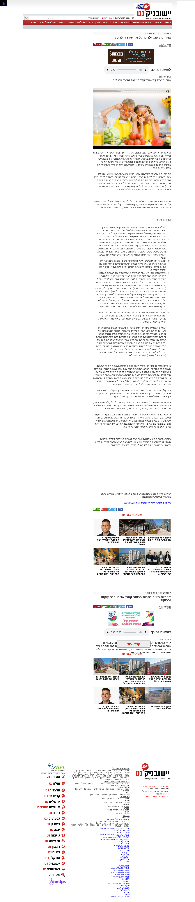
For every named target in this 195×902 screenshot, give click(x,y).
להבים (127, 774)
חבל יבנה (123, 778)
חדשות (159, 22)
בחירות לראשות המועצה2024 (116, 781)
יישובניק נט (165, 33)
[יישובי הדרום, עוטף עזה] (153, 19)
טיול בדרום (125, 854)
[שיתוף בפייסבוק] (129, 45)
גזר (84, 776)
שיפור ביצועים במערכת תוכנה (107, 821)
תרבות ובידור (110, 22)
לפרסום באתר (93, 18)
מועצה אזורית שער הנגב (120, 876)
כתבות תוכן (94, 795)
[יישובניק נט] (151, 779)
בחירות (33, 22)
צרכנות (62, 22)
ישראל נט (125, 880)
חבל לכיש (77, 772)
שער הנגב (101, 770)
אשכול (127, 770)
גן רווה (90, 776)
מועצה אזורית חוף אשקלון (119, 869)
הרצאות (79, 789)
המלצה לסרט (124, 841)
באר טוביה (118, 770)
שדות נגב (87, 772)
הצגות (119, 789)
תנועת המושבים (123, 832)
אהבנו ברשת (89, 823)
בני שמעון (90, 770)
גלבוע (93, 774)
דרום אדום (125, 821)
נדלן (103, 798)
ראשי (168, 22)
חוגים (127, 798)
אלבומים (113, 795)
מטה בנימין (118, 776)
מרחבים (108, 772)
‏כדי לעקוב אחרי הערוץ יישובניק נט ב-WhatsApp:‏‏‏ (147, 503)
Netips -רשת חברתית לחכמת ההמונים (114, 839)
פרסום (126, 894)
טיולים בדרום (124, 850)
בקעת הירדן (83, 774)
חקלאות (80, 22)
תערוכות (126, 791)
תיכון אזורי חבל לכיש (121, 830)
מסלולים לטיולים (123, 849)
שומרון (95, 778)
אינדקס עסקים (107, 825)
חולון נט (126, 892)
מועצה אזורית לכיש (122, 874)
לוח (87, 825)
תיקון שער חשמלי (122, 836)
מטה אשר (118, 779)
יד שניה (111, 798)
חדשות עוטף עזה (122, 867)
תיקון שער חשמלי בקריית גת (118, 883)
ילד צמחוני (162, 77)
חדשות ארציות (113, 806)
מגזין (127, 800)
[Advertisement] (56, 74)
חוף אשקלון (98, 772)
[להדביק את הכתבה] (104, 510)
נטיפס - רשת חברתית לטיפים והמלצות (114, 829)
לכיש (91, 783)
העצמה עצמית (123, 847)
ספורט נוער (125, 810)
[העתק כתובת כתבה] (113, 45)
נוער (127, 793)
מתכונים (118, 802)
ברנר (98, 776)
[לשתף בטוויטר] (121, 45)
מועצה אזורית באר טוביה (119, 872)
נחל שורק (118, 772)
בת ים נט (126, 882)
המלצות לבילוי (48, 22)
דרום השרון (105, 778)
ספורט (126, 808)
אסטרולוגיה (108, 802)
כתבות (127, 789)
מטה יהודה (106, 776)
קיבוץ (127, 863)
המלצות (119, 814)
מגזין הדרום (94, 22)
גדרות (88, 778)
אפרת (115, 778)
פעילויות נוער (124, 795)
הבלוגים (119, 825)
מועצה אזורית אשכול (121, 871)
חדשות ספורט (112, 810)
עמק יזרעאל (78, 778)
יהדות (127, 825)
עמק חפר (108, 779)
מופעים (88, 789)
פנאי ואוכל (152, 33)
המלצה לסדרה (123, 843)
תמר (110, 774)
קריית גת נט (125, 891)
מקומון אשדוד (124, 878)
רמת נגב (118, 774)
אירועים (104, 795)
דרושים (119, 798)
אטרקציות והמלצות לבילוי (117, 819)
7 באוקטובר (124, 858)
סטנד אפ (110, 789)
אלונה (127, 779)
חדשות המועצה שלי (142, 22)
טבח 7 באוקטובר (122, 860)
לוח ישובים (124, 796)
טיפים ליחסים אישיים (121, 845)
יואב (109, 770)
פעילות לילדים (99, 789)
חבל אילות (102, 774)
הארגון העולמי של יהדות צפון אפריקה (115, 838)
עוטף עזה (124, 22)
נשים (71, 22)
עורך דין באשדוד (123, 889)
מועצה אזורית (124, 865)
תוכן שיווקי (125, 817)
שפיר (82, 770)
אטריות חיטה (161, 639)
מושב (127, 861)
